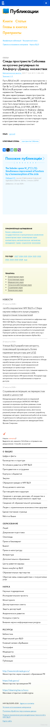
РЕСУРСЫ (8, 629)
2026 (21, 256)
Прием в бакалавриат (12, 541)
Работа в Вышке (9, 516)
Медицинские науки (16, 282)
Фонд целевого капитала (14, 487)
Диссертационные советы (14, 604)
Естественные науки (16, 279)
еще (25, 259)
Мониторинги (9, 600)
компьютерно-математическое (17, 240)
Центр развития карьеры (13, 563)
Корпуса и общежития (12, 474)
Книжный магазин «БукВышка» (15, 643)
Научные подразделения (13, 591)
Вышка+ (6, 546)
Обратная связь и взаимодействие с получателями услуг (25, 578)
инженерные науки (29, 237)
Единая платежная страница (15, 511)
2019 (16, 259)
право (18, 243)
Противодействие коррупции (16, 491)
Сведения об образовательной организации (22, 503)
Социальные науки (15, 287)
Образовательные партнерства (16, 572)
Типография (8, 647)
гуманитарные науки (13, 237)
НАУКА (6, 586)
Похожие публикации (23, 158)
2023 (35, 256)
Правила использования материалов (15, 44)
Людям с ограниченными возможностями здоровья (25, 507)
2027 (16, 256)
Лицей (5, 528)
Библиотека (8, 634)
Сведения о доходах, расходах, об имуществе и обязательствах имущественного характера (24, 497)
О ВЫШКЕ (8, 451)
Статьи (20, 21)
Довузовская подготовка (14, 532)
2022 (39, 256)
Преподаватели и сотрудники (16, 469)
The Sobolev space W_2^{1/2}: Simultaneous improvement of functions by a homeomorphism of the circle (25, 171)
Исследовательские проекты (15, 595)
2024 (30, 256)
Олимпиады (8, 537)
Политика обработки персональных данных (19, 711)
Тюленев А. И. (8, 76)
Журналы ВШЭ (9, 656)
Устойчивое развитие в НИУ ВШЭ (17, 465)
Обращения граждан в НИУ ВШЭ (17, 482)
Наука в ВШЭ (34, 44)
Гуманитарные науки (16, 276)
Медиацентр (8, 651)
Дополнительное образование (16, 559)
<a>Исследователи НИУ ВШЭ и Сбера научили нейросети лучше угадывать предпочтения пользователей (22, 311)
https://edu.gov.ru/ (11, 680)
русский (12, 134)
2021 (7, 259)
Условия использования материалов (17, 707)
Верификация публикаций (12, 41)
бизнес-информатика (13, 232)
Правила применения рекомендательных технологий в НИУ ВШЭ (24, 716)
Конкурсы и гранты (11, 618)
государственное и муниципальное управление (24, 234)
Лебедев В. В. (10, 178)
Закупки (6, 478)
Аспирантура (8, 554)
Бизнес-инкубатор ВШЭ (13, 568)
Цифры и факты (9, 456)
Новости (8, 299)
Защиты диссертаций (12, 609)
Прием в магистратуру (12, 550)
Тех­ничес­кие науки (15, 290)
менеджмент (10, 243)
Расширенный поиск (30, 41)
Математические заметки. (12, 73)
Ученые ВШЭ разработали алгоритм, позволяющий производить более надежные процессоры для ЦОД (21, 349)
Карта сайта (7, 721)
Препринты (12, 32)
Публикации (24, 11)
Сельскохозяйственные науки (20, 285)
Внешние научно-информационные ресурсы (22, 622)
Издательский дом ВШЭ (13, 638)
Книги (8, 21)
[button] (14, 162)
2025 (25, 256)
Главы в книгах (15, 27)
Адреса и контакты (27, 703)
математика (35, 240)
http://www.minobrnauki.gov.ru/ (16, 671)
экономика (36, 243)
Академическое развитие (14, 613)
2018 (21, 259)
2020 (12, 259)
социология (26, 243)
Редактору (44, 724)
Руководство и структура (14, 460)
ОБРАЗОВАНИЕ (10, 523)
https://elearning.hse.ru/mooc (15, 690)
